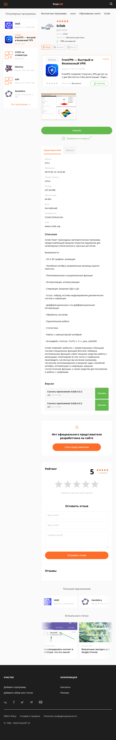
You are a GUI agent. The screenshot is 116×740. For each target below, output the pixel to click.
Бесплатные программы (54, 13)
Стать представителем (77, 447)
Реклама (64, 692)
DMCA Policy (10, 716)
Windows (60, 47)
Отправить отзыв (77, 555)
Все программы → (20, 104)
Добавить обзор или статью (18, 692)
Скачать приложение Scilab (64, 391)
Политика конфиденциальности (60, 716)
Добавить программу (15, 687)
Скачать (76, 130)
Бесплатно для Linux (75, 37)
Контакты (65, 687)
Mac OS (73, 47)
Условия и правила (30, 716)
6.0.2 (62, 34)
